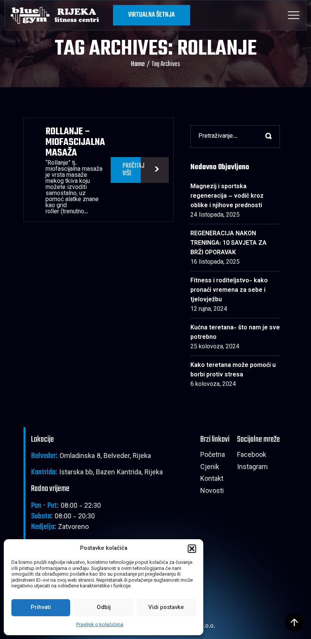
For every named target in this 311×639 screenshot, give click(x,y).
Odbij (104, 607)
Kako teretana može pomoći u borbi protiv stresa (233, 370)
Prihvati (41, 607)
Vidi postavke (166, 607)
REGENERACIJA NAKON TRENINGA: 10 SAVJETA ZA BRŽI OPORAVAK (228, 243)
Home (138, 64)
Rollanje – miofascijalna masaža (75, 142)
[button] (192, 548)
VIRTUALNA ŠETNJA (151, 14)
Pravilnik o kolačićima (99, 625)
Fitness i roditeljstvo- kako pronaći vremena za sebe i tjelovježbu (229, 290)
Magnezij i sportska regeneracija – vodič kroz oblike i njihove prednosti (227, 196)
